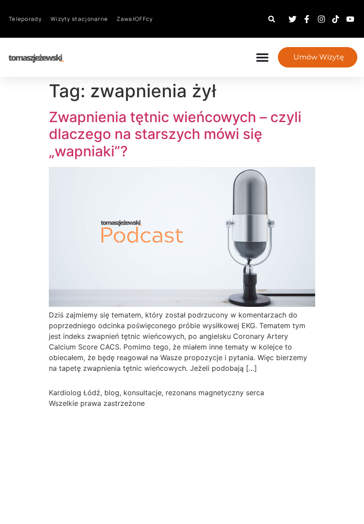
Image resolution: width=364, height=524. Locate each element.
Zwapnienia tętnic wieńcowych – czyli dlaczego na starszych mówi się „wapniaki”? (175, 134)
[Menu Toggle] (267, 57)
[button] (272, 19)
